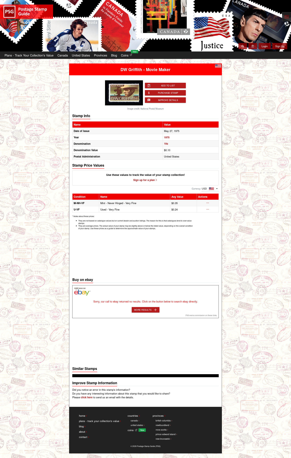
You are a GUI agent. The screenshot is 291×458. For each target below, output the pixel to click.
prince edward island (166, 434)
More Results (143, 309)
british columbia (163, 420)
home (82, 415)
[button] (207, 203)
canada (134, 420)
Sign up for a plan (144, 180)
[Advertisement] (145, 252)
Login (265, 46)
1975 (166, 137)
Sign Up (279, 46)
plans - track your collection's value (99, 421)
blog (81, 426)
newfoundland (162, 425)
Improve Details (168, 100)
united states (137, 425)
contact (83, 437)
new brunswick (163, 438)
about (82, 431)
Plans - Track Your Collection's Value (29, 55)
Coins (127, 54)
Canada (62, 55)
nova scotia (161, 429)
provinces (158, 415)
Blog (114, 55)
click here (86, 397)
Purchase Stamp (168, 92)
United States (81, 55)
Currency (196, 188)
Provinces (100, 55)
